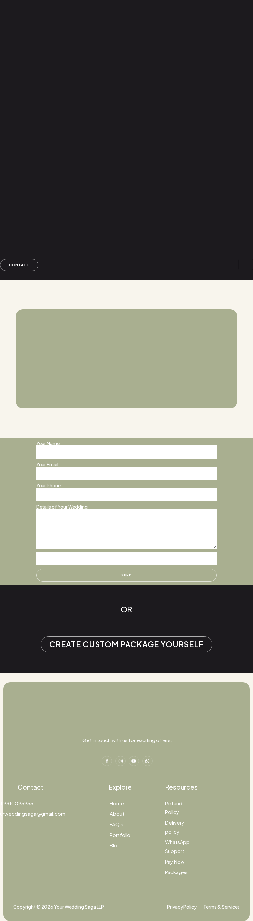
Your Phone (48, 485)
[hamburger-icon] (245, 264)
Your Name (48, 443)
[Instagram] (120, 761)
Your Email (47, 464)
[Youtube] (134, 761)
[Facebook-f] (107, 761)
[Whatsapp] (147, 761)
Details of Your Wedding (62, 506)
